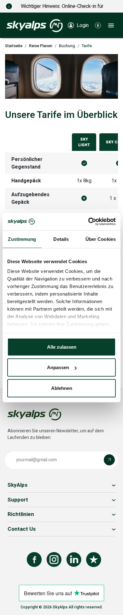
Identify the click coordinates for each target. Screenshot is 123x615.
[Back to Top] (112, 603)
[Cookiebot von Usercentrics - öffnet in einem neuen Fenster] (88, 222)
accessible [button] (8, 590)
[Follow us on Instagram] (54, 559)
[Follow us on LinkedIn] (73, 559)
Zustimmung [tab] (22, 238)
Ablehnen (61, 388)
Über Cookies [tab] (100, 238)
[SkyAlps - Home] (34, 25)
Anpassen (58, 367)
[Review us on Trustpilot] (93, 559)
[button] (98, 25)
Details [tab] (61, 238)
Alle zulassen (61, 346)
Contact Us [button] (22, 529)
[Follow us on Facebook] (34, 559)
